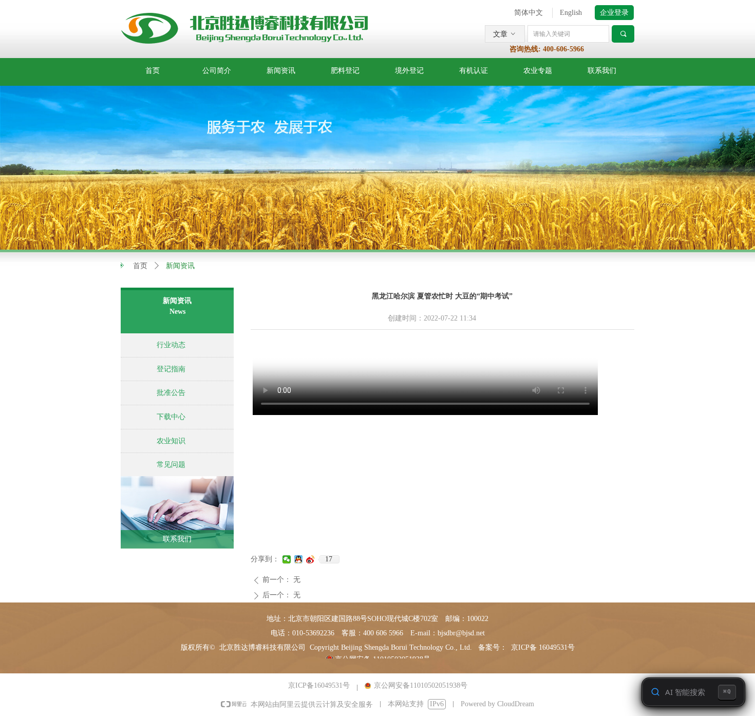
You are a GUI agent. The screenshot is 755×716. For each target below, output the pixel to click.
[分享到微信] (286, 559)
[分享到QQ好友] (298, 559)
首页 (140, 266)
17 (328, 559)
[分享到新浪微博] (310, 559)
